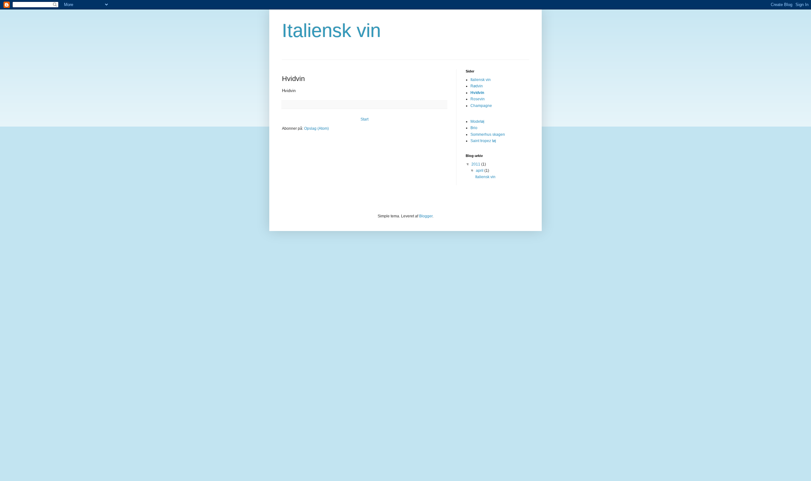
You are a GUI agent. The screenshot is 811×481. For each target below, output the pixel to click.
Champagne (481, 105)
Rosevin (477, 99)
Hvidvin (477, 93)
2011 (476, 164)
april (480, 170)
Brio (473, 128)
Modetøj (477, 121)
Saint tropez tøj (483, 141)
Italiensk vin (331, 30)
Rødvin (476, 86)
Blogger (425, 216)
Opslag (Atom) (316, 128)
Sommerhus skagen (487, 134)
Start (364, 119)
